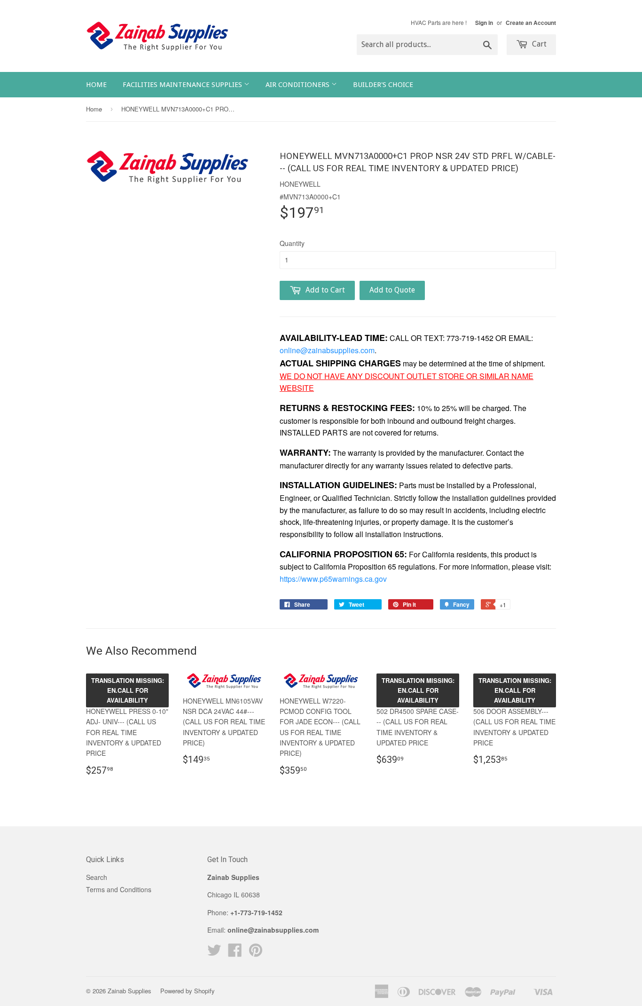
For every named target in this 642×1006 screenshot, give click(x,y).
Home (96, 84)
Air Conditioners (298, 84)
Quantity (292, 243)
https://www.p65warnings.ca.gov (333, 578)
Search (96, 877)
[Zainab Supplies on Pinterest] (256, 953)
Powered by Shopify (187, 990)
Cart (538, 44)
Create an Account (531, 23)
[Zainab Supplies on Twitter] (214, 953)
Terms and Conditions (118, 889)
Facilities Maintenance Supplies (183, 84)
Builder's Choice (383, 84)
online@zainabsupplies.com (327, 350)
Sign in (484, 23)
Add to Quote (392, 289)
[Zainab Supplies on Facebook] (235, 953)
